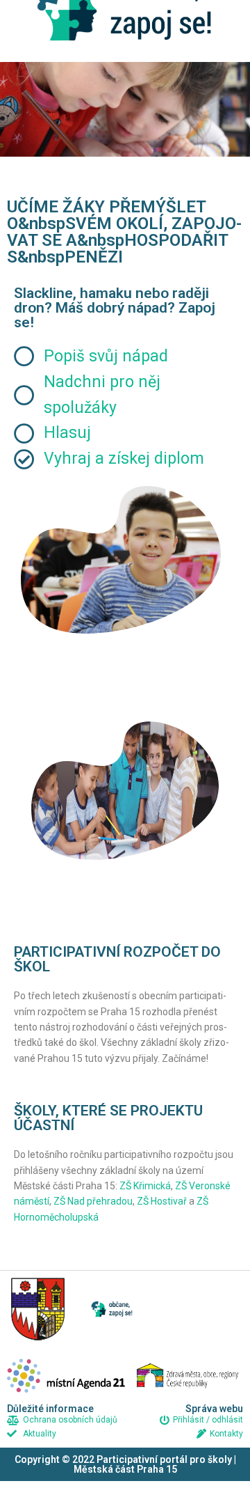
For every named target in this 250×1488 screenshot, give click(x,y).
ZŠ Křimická (145, 1185)
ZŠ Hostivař (162, 1201)
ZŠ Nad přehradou (93, 1201)
